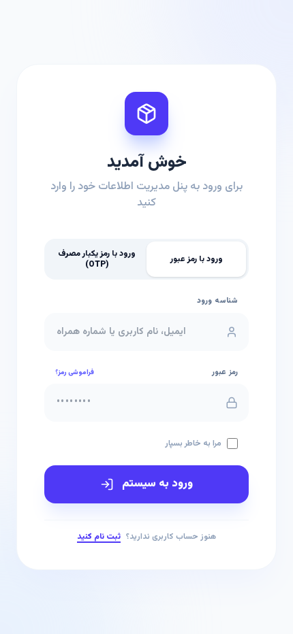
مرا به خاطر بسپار (193, 443)
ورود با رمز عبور (196, 259)
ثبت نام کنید (99, 536)
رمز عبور (225, 372)
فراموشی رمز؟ (74, 372)
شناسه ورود (217, 301)
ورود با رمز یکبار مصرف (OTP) (97, 259)
